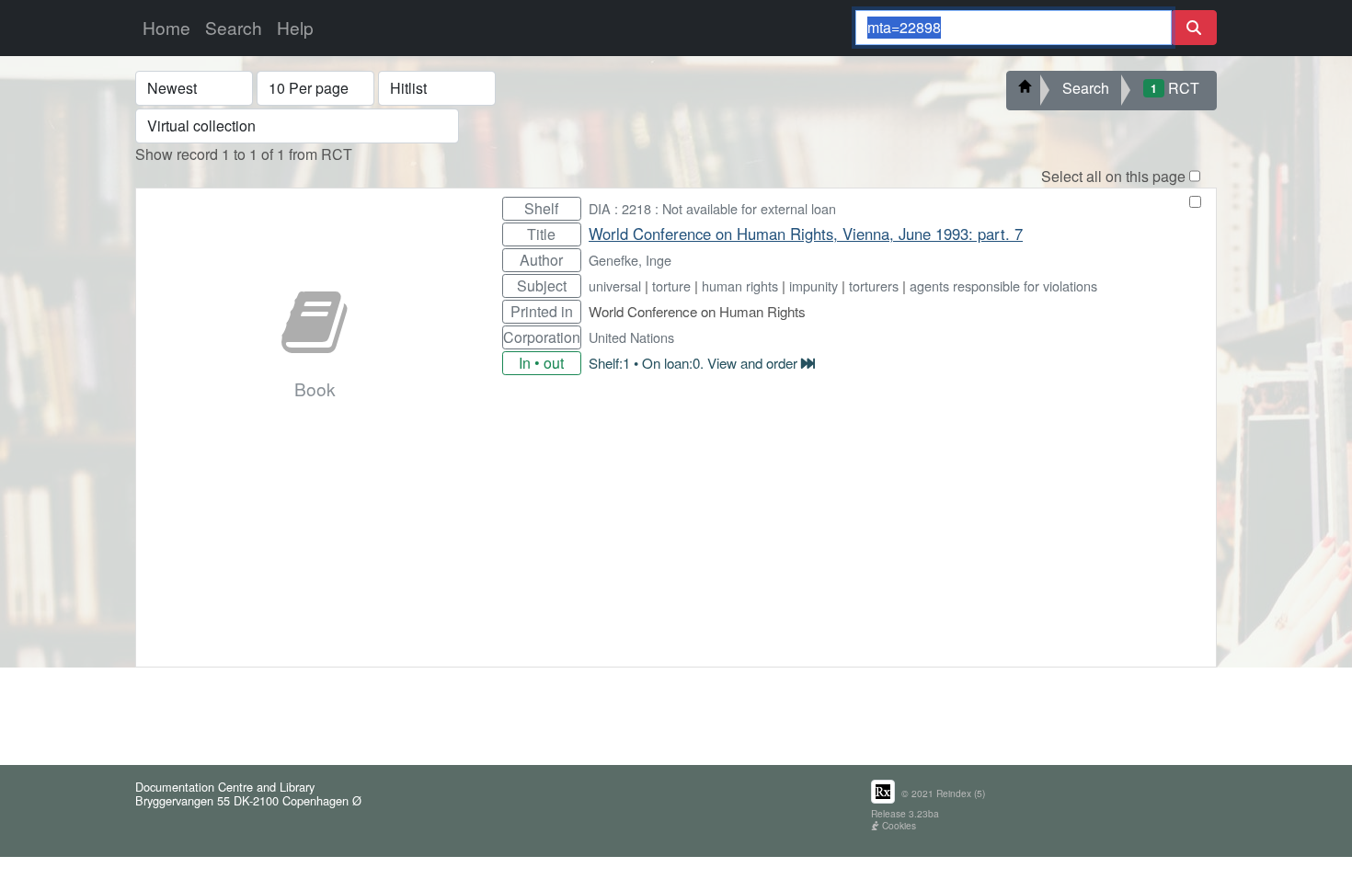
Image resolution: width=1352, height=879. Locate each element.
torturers (874, 285)
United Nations (631, 337)
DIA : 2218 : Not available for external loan (712, 208)
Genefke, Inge (630, 259)
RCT (1175, 87)
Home (166, 27)
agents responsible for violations (1003, 285)
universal (615, 285)
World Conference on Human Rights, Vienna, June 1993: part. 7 (806, 234)
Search (233, 27)
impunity (813, 285)
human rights (740, 285)
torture (671, 285)
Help (295, 27)
